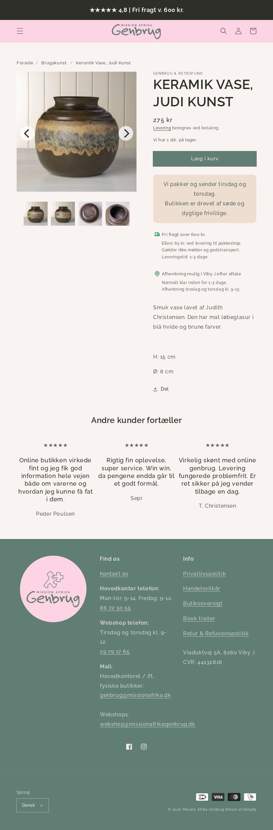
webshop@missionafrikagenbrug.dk (147, 724)
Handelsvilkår (201, 588)
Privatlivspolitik (204, 574)
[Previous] (27, 133)
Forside (25, 62)
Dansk (28, 805)
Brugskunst (54, 62)
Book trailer (199, 618)
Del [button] (165, 389)
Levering (162, 128)
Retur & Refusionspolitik (216, 633)
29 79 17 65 (115, 651)
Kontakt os (114, 574)
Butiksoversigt (202, 603)
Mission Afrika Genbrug (203, 809)
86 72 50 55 (115, 608)
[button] (20, 31)
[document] (76, 133)
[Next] (126, 133)
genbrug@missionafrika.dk (135, 695)
